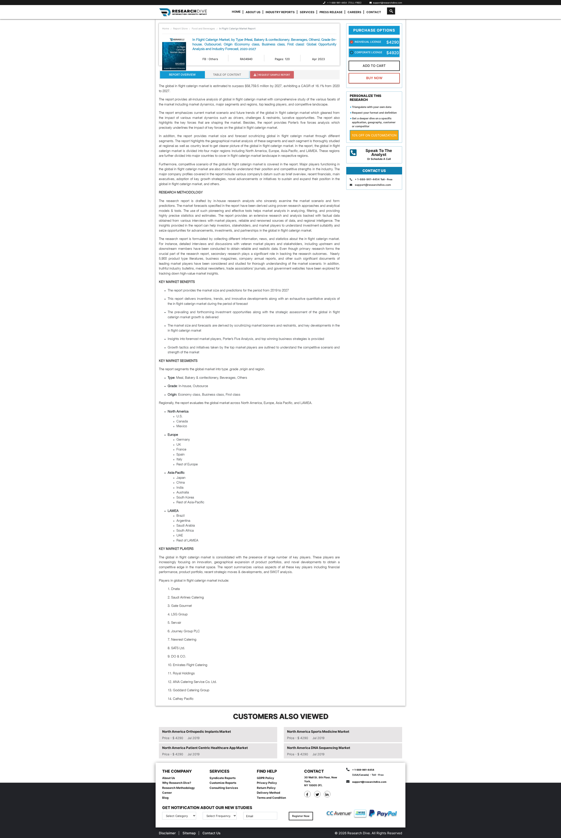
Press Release (331, 12)
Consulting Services (223, 788)
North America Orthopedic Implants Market (196, 731)
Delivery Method (268, 792)
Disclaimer (167, 833)
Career (167, 792)
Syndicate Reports (222, 778)
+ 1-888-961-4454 (337, 2)
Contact (373, 12)
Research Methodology (178, 788)
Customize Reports (222, 782)
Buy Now (374, 78)
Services (307, 12)
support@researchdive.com (387, 2)
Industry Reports (280, 12)
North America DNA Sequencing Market (318, 748)
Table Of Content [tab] (227, 74)
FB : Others (210, 59)
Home (236, 11)
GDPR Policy (265, 778)
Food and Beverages (203, 28)
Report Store (180, 28)
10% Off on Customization (374, 135)
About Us (253, 12)
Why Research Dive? (176, 782)
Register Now (300, 816)
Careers (354, 12)
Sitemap (189, 833)
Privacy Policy (267, 782)
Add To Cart (374, 66)
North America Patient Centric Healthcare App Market (205, 748)
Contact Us (211, 833)
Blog (165, 797)
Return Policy (266, 788)
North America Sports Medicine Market (318, 731)
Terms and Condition (271, 797)
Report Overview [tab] (182, 74)
